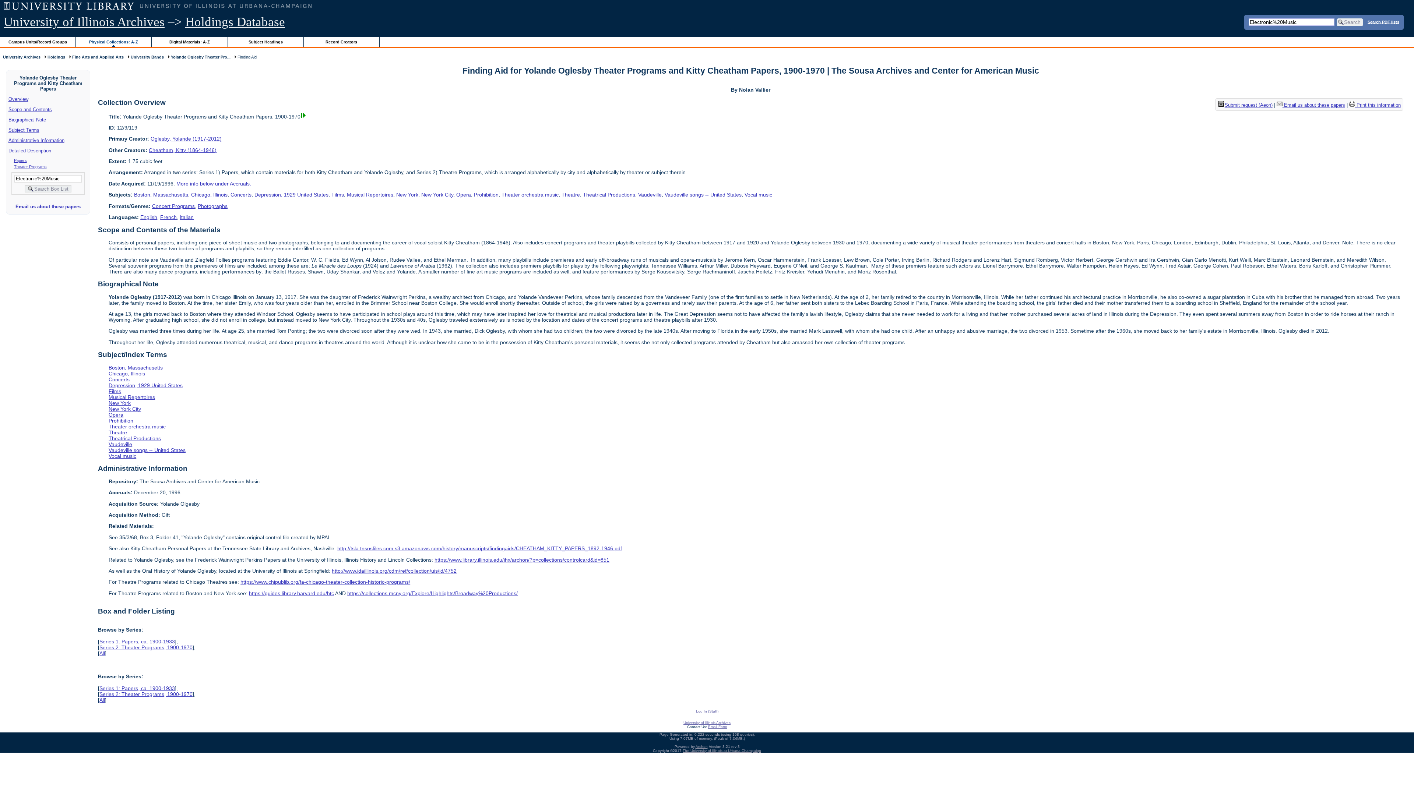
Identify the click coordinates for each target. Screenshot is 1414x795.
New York (407, 195)
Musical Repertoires (370, 195)
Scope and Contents (30, 109)
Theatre (571, 195)
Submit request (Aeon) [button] (1249, 105)
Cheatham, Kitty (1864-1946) (183, 150)
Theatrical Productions (609, 195)
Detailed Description (29, 150)
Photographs (213, 206)
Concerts (241, 195)
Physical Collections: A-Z (113, 42)
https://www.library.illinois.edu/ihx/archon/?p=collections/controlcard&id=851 (522, 560)
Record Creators (341, 42)
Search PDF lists (1383, 22)
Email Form (717, 727)
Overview (18, 99)
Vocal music (758, 195)
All (102, 653)
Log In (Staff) (707, 711)
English (148, 217)
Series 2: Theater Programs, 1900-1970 (146, 647)
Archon (702, 747)
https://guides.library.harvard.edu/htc (291, 593)
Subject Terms (23, 130)
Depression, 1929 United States (291, 195)
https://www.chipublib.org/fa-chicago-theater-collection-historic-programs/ (325, 582)
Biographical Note (27, 120)
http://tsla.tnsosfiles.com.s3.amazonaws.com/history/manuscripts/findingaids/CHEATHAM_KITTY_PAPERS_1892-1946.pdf (479, 548)
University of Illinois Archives (84, 22)
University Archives (22, 57)
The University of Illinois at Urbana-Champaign (722, 751)
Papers (20, 160)
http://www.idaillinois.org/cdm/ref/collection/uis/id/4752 (394, 571)
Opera (463, 195)
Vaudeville (650, 195)
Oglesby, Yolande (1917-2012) (186, 139)
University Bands (147, 57)
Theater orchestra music (530, 195)
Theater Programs (30, 167)
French (168, 217)
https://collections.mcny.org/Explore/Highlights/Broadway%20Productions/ (432, 593)
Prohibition (486, 195)
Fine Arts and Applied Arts (98, 57)
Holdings (56, 57)
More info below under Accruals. (213, 184)
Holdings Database (235, 22)
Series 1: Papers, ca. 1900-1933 (137, 641)
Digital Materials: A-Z (189, 42)
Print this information (1378, 105)
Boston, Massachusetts (161, 195)
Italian (187, 217)
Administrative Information (36, 140)
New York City (437, 195)
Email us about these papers (48, 206)
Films (337, 195)
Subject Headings (266, 42)
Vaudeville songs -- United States (703, 195)
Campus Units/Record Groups (37, 42)
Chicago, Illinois (209, 195)
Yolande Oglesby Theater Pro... (201, 57)
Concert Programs (173, 206)
